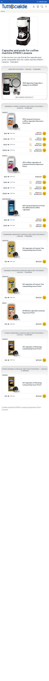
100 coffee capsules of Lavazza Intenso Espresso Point (33, 164)
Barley (4, 303)
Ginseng (5, 339)
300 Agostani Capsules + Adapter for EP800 (33, 84)
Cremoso (5, 112)
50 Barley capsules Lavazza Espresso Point (34, 312)
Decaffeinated (6, 199)
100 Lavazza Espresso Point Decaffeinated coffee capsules (34, 208)
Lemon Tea (5, 240)
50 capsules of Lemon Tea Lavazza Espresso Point (33, 249)
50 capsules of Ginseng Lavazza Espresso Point (32, 348)
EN (2, 2)
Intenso (5, 155)
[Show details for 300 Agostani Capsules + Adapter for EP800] (11, 84)
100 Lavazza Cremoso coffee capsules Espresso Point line (33, 121)
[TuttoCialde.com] (14, 6)
